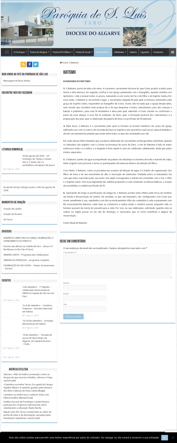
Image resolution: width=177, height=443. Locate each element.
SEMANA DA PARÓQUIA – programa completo (26, 260)
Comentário (70, 252)
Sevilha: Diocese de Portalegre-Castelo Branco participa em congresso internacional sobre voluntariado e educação (26, 404)
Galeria (133, 52)
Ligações (145, 52)
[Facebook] (29, 64)
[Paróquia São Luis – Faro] (88, 24)
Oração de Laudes (12, 208)
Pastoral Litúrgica (38, 52)
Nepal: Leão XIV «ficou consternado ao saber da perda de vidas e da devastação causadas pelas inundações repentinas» (27, 415)
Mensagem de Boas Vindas (16, 80)
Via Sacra (7, 219)
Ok (164, 437)
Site (65, 304)
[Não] (172, 437)
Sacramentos (102, 52)
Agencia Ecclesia (18, 369)
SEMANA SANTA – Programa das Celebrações (26, 254)
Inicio (7, 51)
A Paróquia (19, 52)
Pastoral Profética (61, 52)
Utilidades (119, 52)
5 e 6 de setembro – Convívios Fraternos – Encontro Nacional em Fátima (37, 308)
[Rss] (23, 64)
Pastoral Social (83, 52)
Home (65, 62)
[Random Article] (172, 52)
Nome (66, 283)
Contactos (158, 52)
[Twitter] (36, 64)
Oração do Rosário (12, 214)
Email (65, 293)
